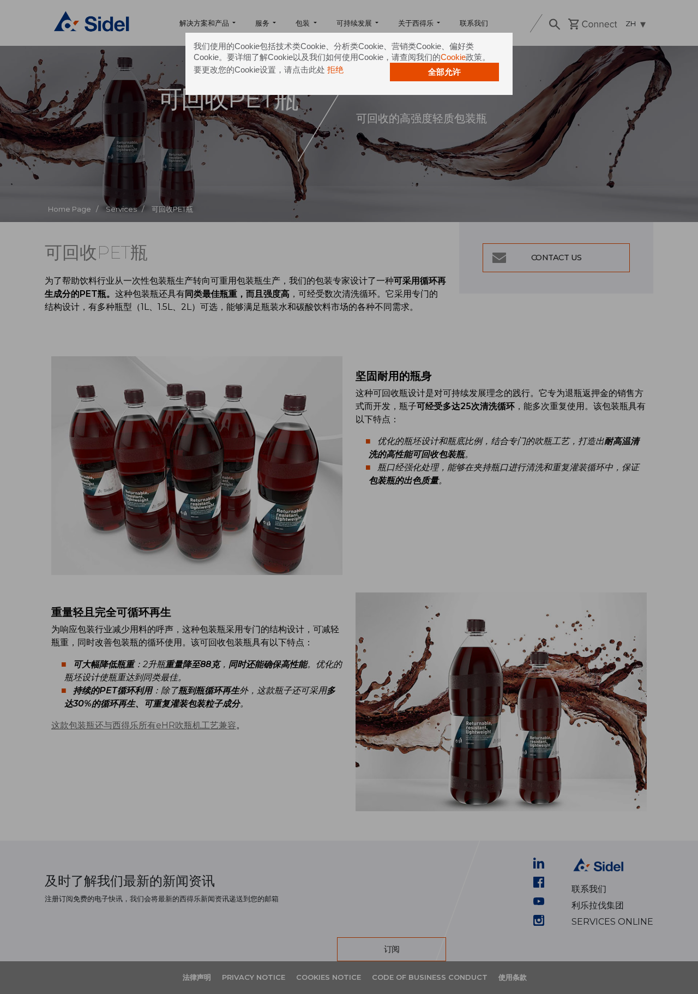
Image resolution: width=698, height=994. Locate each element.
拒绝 (335, 69)
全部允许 (444, 71)
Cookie (453, 57)
